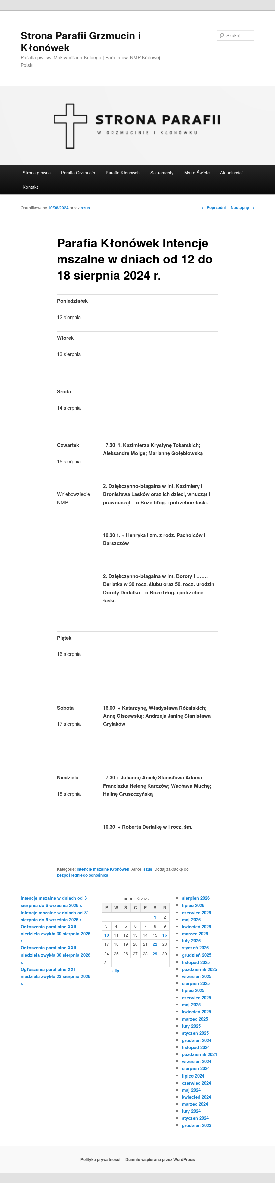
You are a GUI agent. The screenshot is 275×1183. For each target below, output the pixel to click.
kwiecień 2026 (196, 926)
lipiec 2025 (193, 990)
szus (85, 208)
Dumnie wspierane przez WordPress (160, 1159)
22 (155, 944)
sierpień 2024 (196, 1068)
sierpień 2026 (196, 898)
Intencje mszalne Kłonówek (103, 869)
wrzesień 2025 (196, 976)
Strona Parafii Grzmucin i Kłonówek (81, 41)
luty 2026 (191, 940)
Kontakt (30, 187)
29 (155, 953)
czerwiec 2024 (196, 1083)
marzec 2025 (195, 1019)
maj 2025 (191, 1004)
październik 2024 (199, 1054)
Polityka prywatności (100, 1159)
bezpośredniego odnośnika (82, 875)
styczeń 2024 (195, 1118)
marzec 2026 (195, 933)
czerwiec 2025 (196, 997)
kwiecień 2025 (196, 1011)
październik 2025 (199, 969)
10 (106, 935)
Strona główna (37, 172)
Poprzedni (214, 207)
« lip (115, 971)
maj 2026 (191, 919)
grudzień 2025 (196, 955)
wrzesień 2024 (196, 1061)
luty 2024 (191, 1111)
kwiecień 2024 (196, 1097)
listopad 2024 (196, 1047)
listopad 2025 (196, 962)
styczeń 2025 (195, 1033)
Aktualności (231, 172)
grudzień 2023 (196, 1125)
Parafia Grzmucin (78, 172)
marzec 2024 (195, 1104)
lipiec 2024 (193, 1075)
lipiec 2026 (193, 905)
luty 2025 (191, 1026)
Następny (242, 207)
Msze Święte (197, 172)
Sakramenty (162, 172)
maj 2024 (191, 1090)
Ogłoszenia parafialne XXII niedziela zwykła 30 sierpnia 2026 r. (55, 933)
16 (164, 935)
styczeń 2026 (195, 947)
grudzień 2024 (196, 1040)
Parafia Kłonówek (123, 172)
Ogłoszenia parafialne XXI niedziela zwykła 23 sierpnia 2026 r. (55, 976)
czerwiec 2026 (196, 912)
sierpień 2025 (196, 983)
